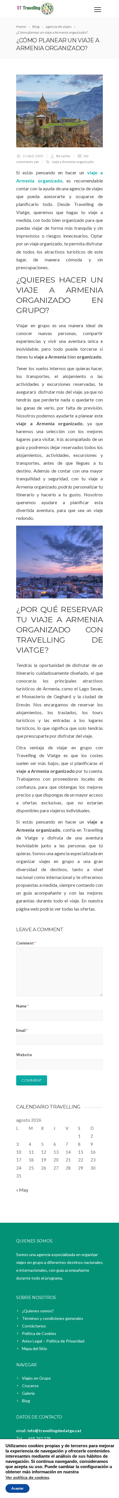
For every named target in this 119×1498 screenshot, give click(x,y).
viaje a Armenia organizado (73, 162)
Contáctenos (34, 1325)
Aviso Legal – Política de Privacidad (53, 1340)
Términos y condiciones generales (52, 1318)
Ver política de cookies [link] (27, 1477)
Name (22, 1006)
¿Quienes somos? (38, 1310)
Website (24, 1054)
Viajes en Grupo (36, 1378)
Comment (26, 943)
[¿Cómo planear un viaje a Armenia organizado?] (59, 111)
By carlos (63, 156)
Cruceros (30, 1385)
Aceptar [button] (17, 1488)
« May (22, 1190)
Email (22, 1030)
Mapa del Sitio (34, 1348)
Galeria (28, 1393)
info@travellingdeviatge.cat (54, 1430)
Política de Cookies (39, 1333)
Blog (26, 1400)
